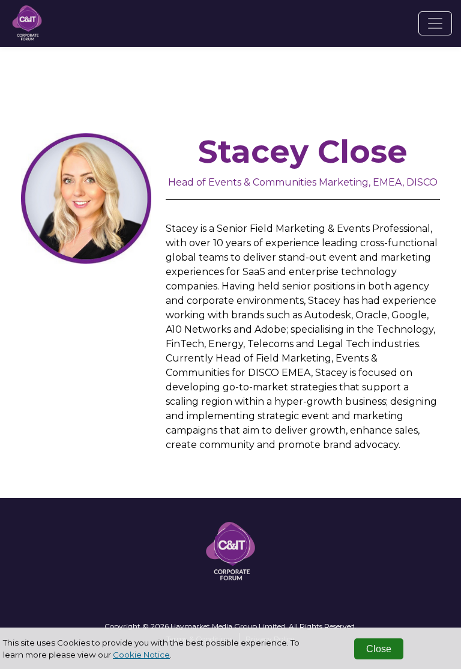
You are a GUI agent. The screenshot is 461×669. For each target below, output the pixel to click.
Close (378, 649)
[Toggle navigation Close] (435, 23)
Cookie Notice (141, 654)
